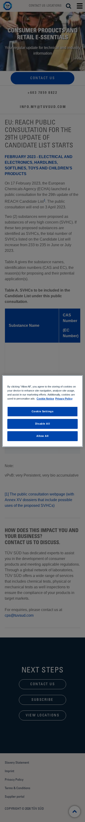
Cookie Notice (45, 398)
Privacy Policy (63, 398)
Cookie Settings (43, 411)
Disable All (42, 423)
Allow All (42, 436)
